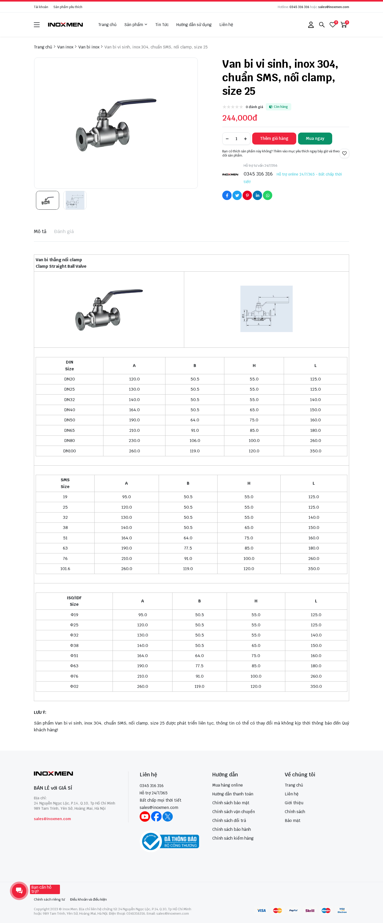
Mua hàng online (227, 785)
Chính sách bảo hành (231, 829)
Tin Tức (162, 24)
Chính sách (295, 811)
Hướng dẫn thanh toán (232, 793)
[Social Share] (227, 195)
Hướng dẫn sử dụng (194, 24)
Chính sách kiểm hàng (233, 838)
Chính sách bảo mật (230, 802)
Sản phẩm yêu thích (67, 7)
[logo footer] (75, 774)
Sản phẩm (133, 24)
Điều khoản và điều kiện (88, 899)
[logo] (66, 25)
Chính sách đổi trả (229, 820)
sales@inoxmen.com (333, 7)
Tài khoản (41, 7)
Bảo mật (292, 820)
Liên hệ (226, 24)
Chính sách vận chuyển (233, 811)
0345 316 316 (299, 7)
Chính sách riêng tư (49, 899)
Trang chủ (107, 24)
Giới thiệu (294, 802)
